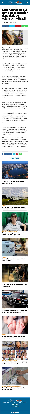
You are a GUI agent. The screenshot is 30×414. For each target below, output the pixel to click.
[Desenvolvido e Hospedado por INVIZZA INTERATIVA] (15, 412)
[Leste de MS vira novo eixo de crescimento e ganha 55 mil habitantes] (15, 169)
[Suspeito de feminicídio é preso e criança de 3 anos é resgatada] (15, 247)
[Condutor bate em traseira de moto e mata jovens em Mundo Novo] (15, 273)
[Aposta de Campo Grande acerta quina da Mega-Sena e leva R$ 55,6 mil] (15, 376)
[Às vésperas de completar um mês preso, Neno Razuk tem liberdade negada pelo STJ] (15, 221)
